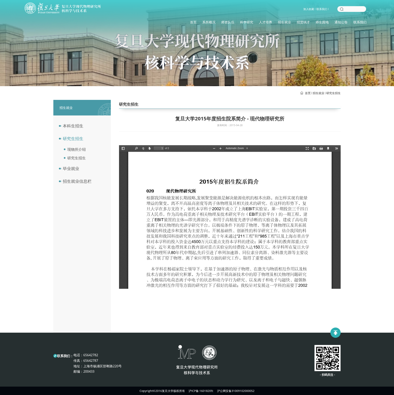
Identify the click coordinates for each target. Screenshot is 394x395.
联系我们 (321, 9)
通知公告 (341, 22)
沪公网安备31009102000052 (235, 391)
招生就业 (284, 22)
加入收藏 (308, 9)
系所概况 (208, 22)
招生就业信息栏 (77, 181)
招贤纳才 (303, 22)
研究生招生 (333, 93)
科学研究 (246, 22)
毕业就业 (71, 168)
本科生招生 (73, 126)
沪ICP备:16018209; (201, 391)
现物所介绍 (76, 149)
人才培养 (265, 22)
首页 (193, 22)
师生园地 (322, 22)
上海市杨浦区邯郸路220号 (102, 366)
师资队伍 (227, 22)
